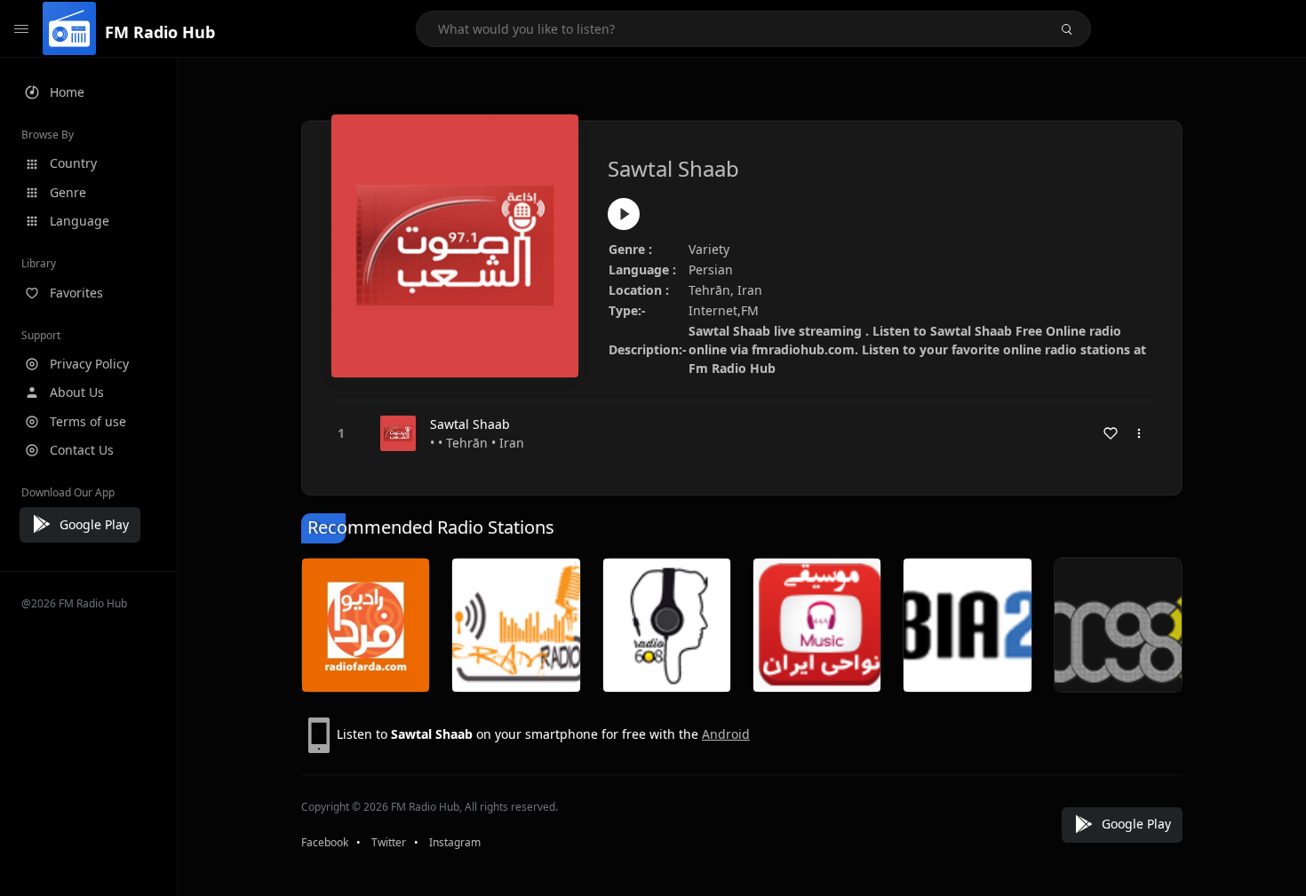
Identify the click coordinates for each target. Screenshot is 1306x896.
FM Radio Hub (160, 32)
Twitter (388, 842)
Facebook (324, 842)
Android (726, 734)
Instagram (455, 842)
